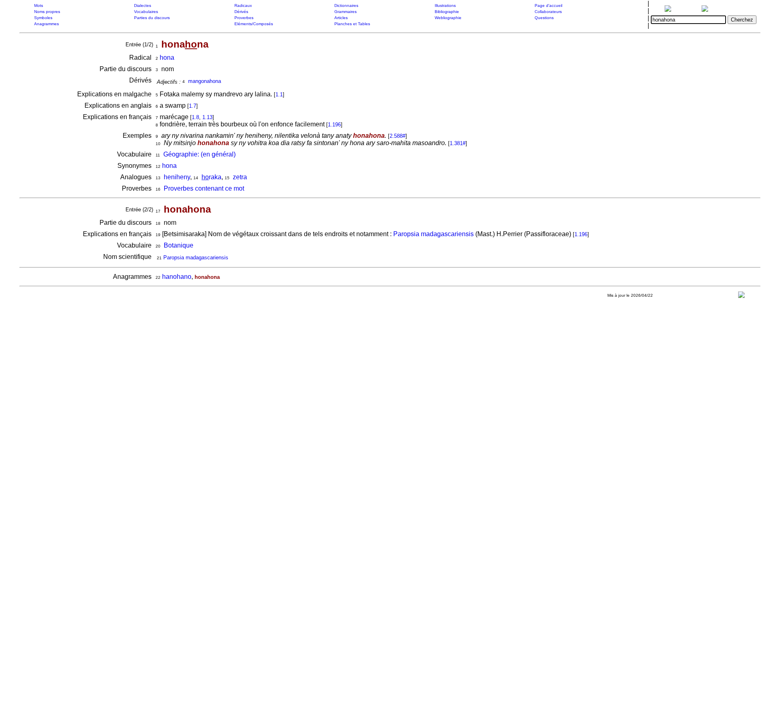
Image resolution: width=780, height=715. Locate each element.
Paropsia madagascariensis (433, 233)
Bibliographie (447, 11)
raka (211, 177)
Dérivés (241, 11)
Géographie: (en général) (199, 154)
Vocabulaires (146, 11)
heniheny (177, 177)
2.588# (397, 136)
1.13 (207, 117)
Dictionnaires (346, 5)
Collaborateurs (548, 11)
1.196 (334, 125)
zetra (240, 177)
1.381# (458, 143)
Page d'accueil (548, 5)
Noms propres (47, 11)
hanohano (176, 276)
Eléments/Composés (253, 24)
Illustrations (445, 5)
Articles (341, 17)
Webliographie (448, 17)
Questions (544, 17)
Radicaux (243, 5)
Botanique (178, 245)
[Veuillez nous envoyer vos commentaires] (741, 296)
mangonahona (204, 81)
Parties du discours (152, 17)
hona (167, 57)
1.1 (279, 94)
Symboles (43, 17)
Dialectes (142, 5)
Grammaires (345, 11)
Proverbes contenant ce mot (204, 188)
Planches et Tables (352, 24)
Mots (38, 5)
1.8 (195, 117)
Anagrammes (46, 24)
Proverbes (244, 17)
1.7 (192, 106)
